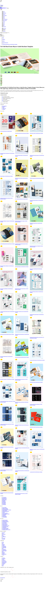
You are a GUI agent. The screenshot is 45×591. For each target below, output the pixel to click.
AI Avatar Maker (4, 524)
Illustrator (3, 552)
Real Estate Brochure (5, 42)
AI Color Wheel (4, 522)
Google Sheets (4, 546)
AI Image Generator (5, 508)
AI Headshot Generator (5, 521)
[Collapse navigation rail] (8, 8)
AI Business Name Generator (6, 529)
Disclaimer (3, 563)
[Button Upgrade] (1, 36)
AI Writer (3, 512)
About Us (3, 557)
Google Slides (4, 547)
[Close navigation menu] (1, 9)
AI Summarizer (4, 527)
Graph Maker (4, 504)
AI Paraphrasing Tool (5, 526)
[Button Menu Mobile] (1, 0)
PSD (2, 551)
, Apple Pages (4, 108)
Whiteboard (3, 501)
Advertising (3, 534)
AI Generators (4, 497)
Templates (3, 39)
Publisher (3, 544)
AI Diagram (3, 515)
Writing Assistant (4, 499)
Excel (3, 542)
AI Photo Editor (4, 516)
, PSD (3, 107)
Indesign (3, 553)
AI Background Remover (5, 525)
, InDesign (3, 109)
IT (2, 537)
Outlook (3, 545)
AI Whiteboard (4, 514)
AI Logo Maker (4, 507)
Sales (3, 533)
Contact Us (3, 560)
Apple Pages (4, 549)
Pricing (3, 559)
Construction (4, 536)
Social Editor (4, 503)
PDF (2, 548)
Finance (3, 535)
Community (3, 558)
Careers (3, 564)
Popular (3, 554)
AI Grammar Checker (5, 528)
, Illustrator (3, 106)
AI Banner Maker (4, 510)
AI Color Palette (4, 523)
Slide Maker (3, 500)
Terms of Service (4, 561)
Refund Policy (4, 562)
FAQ (3, 565)
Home (3, 37)
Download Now (2, 577)
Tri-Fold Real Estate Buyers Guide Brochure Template (9, 44)
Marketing (3, 532)
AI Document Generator (5, 511)
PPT (2, 543)
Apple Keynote (4, 550)
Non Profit (3, 538)
